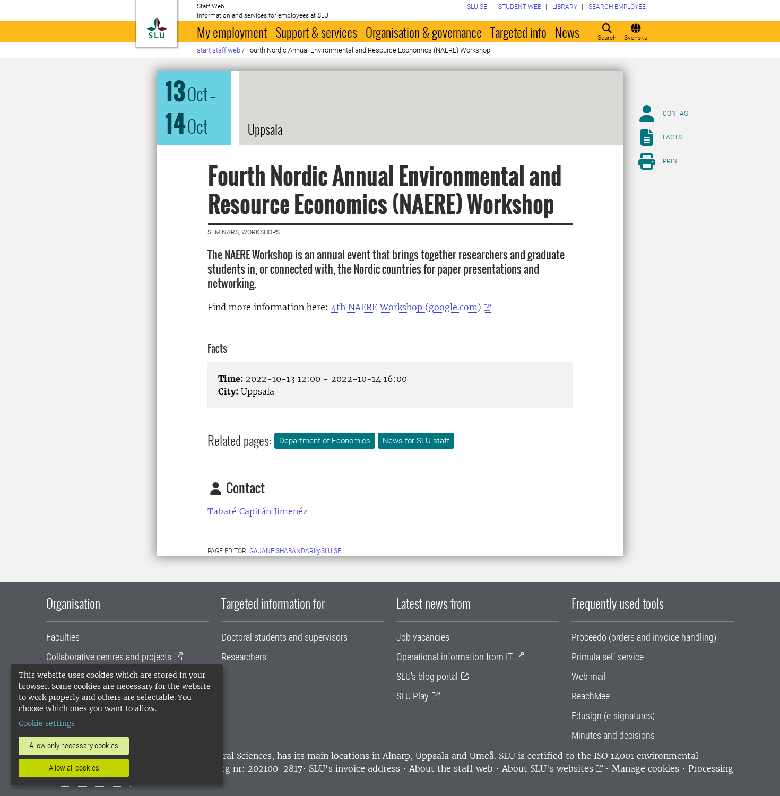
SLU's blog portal (427, 676)
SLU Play (412, 696)
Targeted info (518, 31)
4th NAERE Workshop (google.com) (406, 307)
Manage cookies (645, 768)
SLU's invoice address (354, 768)
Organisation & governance (424, 31)
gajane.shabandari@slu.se (295, 551)
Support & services (316, 31)
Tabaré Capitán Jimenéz (257, 511)
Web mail (588, 676)
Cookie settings (47, 723)
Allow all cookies (74, 768)
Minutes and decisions (613, 735)
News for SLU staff (416, 440)
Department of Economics (324, 440)
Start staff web (218, 50)
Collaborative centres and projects (108, 656)
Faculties (63, 637)
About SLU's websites (547, 768)
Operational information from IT (454, 656)
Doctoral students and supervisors (284, 637)
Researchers (243, 656)
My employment (232, 31)
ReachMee (590, 696)
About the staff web (451, 768)
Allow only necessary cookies (73, 745)
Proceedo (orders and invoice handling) (643, 637)
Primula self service (607, 656)
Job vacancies (422, 637)
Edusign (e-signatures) (613, 715)
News (567, 31)
